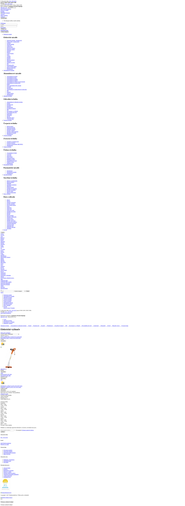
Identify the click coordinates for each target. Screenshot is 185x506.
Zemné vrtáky (9, 191)
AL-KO (2, 235)
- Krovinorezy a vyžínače (74, 325)
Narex (2, 263)
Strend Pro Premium (5, 284)
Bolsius (2, 239)
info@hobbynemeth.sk (6, 9)
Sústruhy (8, 50)
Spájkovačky (9, 47)
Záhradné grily (10, 226)
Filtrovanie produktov (5, 332)
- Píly (65, 325)
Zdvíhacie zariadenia (11, 184)
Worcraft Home (4, 288)
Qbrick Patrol (4, 270)
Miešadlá (8, 61)
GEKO (2, 246)
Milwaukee (3, 262)
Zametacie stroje (10, 158)
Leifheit (2, 254)
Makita (2, 258)
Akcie (2, 292)
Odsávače (8, 45)
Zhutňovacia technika (11, 188)
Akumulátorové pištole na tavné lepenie (15, 81)
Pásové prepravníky (11, 192)
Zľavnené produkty (7, 450)
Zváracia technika (7, 135)
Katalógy (5, 469)
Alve (2, 236)
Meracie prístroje (10, 60)
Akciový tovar (6, 308)
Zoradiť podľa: (4, 334)
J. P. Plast (3, 249)
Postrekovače (9, 104)
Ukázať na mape (4, 394)
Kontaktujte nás (7, 477)
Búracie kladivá (10, 182)
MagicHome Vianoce (5, 257)
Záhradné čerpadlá (10, 129)
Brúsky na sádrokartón (11, 180)
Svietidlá (8, 87)
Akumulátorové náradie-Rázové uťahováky (16, 89)
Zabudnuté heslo (4, 30)
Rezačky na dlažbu (11, 190)
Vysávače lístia (10, 119)
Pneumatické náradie (8, 164)
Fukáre (8, 103)
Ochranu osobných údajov (28, 430)
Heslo (2, 26)
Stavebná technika (7, 174)
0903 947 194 (4, 7)
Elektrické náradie (7, 34)
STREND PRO (4, 280)
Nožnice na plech (10, 62)
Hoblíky (8, 57)
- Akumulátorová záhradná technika (17, 325)
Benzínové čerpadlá (11, 133)
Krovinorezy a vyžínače (12, 111)
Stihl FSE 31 (3, 369)
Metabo (2, 259)
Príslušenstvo (9, 69)
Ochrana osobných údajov (9, 473)
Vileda (2, 285)
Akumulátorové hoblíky (12, 79)
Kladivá (8, 58)
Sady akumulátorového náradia (13, 85)
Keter (2, 253)
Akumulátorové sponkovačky (13, 83)
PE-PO (2, 267)
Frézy (8, 54)
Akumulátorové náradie (8, 70)
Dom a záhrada (6, 193)
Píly (7, 63)
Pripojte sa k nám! (5, 444)
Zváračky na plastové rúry (12, 141)
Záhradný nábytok (10, 227)
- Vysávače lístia (124, 325)
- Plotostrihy (102, 325)
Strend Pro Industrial (5, 283)
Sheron (2, 276)
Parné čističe (9, 157)
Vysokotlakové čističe (11, 153)
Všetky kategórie (4, 31)
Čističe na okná (10, 162)
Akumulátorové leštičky (12, 80)
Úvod (4, 319)
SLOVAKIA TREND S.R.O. (7, 278)
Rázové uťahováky (11, 67)
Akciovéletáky (2, 15)
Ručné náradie (10, 215)
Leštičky (8, 43)
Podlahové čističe (10, 159)
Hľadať (27, 291)
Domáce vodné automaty (12, 131)
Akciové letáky (6, 468)
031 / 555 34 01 (12, 1)
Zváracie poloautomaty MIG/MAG (14, 144)
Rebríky (8, 213)
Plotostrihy (9, 115)
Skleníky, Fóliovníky (11, 216)
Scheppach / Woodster (6, 275)
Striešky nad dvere (10, 220)
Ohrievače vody (10, 210)
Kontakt (2, 11)
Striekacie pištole (10, 49)
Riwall (2, 271)
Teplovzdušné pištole (11, 66)
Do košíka (3, 340)
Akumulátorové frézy (11, 77)
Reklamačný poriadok (8, 470)
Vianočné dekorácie (11, 223)
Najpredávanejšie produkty (9, 452)
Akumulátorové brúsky (11, 76)
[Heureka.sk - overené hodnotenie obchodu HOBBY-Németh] (5, 490)
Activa (2, 233)
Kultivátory (9, 113)
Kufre (8, 206)
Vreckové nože (10, 224)
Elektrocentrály (10, 187)
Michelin (3, 261)
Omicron (3, 266)
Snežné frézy (9, 218)
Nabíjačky (9, 207)
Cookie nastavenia (7, 475)
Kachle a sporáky (10, 203)
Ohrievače (9, 209)
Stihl (2, 279)
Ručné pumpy (9, 126)
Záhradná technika (7, 96)
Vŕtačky (8, 56)
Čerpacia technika (7, 120)
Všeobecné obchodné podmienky (11, 474)
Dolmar (2, 243)
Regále (8, 214)
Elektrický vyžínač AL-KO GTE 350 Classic (11, 387)
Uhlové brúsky (10, 53)
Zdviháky (8, 228)
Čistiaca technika (7, 146)
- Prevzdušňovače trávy (86, 325)
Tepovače (8, 155)
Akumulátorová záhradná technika (14, 102)
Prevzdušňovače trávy (11, 112)
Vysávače (8, 154)
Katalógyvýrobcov (4, 16)
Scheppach (3, 272)
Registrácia (3, 27)
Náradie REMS (10, 44)
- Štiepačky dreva (115, 325)
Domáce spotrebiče (11, 202)
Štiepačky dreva (10, 117)
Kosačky (8, 106)
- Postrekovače (35, 325)
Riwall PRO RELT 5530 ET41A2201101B (11, 338)
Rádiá (8, 84)
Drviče (8, 116)
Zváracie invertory (10, 143)
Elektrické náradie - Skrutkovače (14, 40)
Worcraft (3, 287)
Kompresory (9, 170)
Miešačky (8, 186)
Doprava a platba (4, 10)
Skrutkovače (9, 88)
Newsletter (5, 462)
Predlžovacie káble (11, 211)
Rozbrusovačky (10, 65)
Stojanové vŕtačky (10, 48)
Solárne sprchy (10, 219)
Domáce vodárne (10, 130)
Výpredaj (12, 308)
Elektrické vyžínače (7, 323)
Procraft (2, 269)
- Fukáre (29, 325)
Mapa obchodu (6, 454)
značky (2, 232)
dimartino (3, 241)
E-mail (2, 24)
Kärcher (2, 252)
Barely (8, 200)
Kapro (2, 250)
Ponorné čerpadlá (10, 127)
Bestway (3, 237)
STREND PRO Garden (6, 282)
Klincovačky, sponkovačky (12, 41)
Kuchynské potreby (11, 205)
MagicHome (3, 256)
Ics (1, 248)
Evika (2, 245)
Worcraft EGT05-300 (5, 375)
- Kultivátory (95, 325)
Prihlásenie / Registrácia (8, 459)
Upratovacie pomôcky (11, 222)
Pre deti (5, 229)
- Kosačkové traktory (58, 325)
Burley (2, 240)
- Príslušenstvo (49, 325)
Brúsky (8, 52)
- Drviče (108, 325)
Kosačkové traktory (11, 108)
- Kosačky (42, 325)
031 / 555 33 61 (8, 3)
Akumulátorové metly (11, 160)
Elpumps (3, 244)
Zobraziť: (3, 335)
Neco (2, 265)
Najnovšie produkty (8, 451)
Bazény (8, 201)
